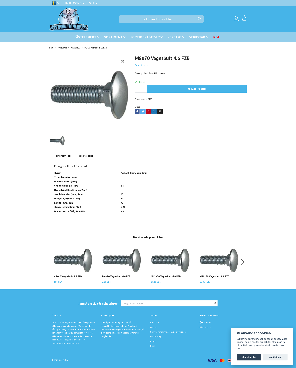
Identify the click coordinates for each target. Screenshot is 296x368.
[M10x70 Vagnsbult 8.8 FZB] (219, 260)
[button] (242, 262)
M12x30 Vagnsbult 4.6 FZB (166, 276)
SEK (92, 3)
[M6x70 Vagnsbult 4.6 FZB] (121, 260)
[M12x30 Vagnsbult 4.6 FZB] (170, 260)
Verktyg (174, 37)
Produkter (62, 47)
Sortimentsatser (145, 37)
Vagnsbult (75, 47)
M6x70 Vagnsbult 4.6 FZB (116, 276)
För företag (155, 336)
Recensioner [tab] (86, 156)
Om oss (153, 327)
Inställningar (275, 357)
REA (216, 37)
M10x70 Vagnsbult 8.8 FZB (214, 276)
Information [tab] (63, 156)
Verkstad (197, 37)
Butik (152, 345)
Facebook (207, 322)
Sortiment (113, 37)
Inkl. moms (73, 3)
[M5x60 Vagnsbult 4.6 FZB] (72, 260)
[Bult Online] (69, 19)
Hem (51, 47)
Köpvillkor (155, 322)
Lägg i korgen (198, 89)
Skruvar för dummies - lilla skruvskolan (168, 331)
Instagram (206, 327)
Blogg (153, 341)
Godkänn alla (249, 357)
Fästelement (85, 37)
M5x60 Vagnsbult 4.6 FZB (67, 276)
